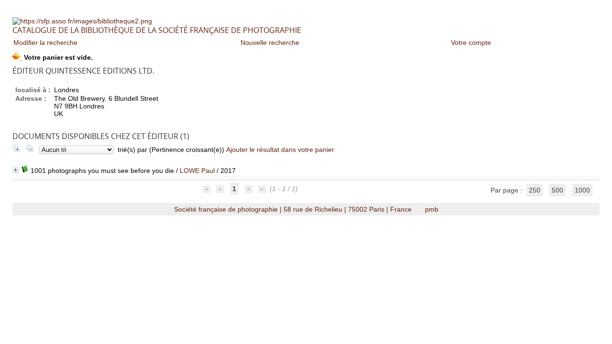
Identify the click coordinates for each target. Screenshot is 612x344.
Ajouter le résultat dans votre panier (280, 149)
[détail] (15, 170)
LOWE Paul (197, 170)
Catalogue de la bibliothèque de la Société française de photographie (156, 30)
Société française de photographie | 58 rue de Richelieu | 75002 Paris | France (294, 209)
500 (557, 190)
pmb (431, 209)
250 (534, 190)
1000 (582, 190)
